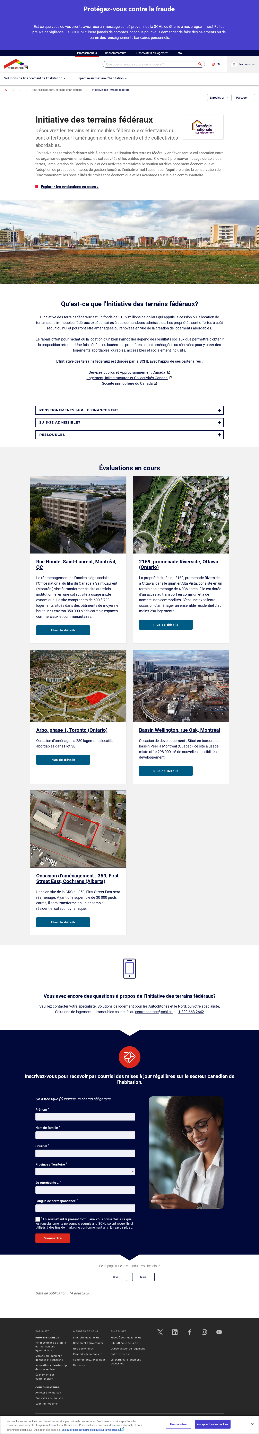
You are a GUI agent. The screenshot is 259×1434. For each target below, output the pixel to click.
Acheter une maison (48, 1392)
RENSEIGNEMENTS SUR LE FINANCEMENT (78, 410)
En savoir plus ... (121, 1227)
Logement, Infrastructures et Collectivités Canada (127, 378)
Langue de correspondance (56, 1201)
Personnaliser (178, 1424)
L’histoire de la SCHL (86, 1337)
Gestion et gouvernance (88, 1343)
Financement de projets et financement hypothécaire (50, 1346)
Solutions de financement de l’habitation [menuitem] (33, 78)
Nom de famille (47, 1127)
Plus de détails (63, 630)
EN (218, 64)
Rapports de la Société (87, 1354)
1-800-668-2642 (191, 1012)
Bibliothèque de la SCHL (126, 1343)
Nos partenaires (83, 1348)
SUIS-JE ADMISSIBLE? (59, 422)
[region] (129, 1424)
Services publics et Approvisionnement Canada (127, 372)
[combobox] (154, 64)
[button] (200, 64)
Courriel (42, 1146)
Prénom (42, 1109)
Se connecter (247, 64)
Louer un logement (47, 1403)
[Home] (6, 90)
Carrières (79, 1365)
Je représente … (48, 1182)
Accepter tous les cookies (212, 1424)
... (20, 89)
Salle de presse (120, 1354)
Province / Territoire (51, 1164)
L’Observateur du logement (128, 1348)
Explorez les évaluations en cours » (70, 187)
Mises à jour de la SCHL (126, 1337)
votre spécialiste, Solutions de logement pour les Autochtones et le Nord (127, 1006)
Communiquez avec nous (89, 1359)
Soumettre (53, 1238)
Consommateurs (47, 1387)
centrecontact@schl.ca (154, 1012)
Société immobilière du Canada (127, 383)
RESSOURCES (52, 435)
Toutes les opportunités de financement (57, 89)
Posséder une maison (49, 1398)
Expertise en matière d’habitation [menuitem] (100, 78)
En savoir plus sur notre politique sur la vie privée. (91, 1429)
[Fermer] (252, 1424)
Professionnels (47, 1337)
